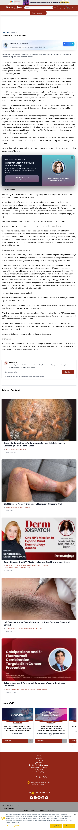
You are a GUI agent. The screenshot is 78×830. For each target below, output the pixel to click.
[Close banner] (75, 2)
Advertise (39, 758)
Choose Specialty (37, 13)
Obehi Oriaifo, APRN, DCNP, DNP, (37, 565)
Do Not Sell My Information (39, 765)
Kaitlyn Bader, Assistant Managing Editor (18, 567)
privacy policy (39, 376)
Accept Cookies (56, 826)
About (39, 756)
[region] (39, 821)
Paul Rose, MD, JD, (11, 628)
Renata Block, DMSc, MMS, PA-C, (16, 565)
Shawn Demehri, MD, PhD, (14, 689)
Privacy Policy (39, 770)
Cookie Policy (15, 822)
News (42, 810)
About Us (34, 810)
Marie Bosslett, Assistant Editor (16, 449)
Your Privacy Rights (39, 772)
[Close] (75, 815)
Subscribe (67, 372)
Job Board (39, 763)
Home (26, 810)
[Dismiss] (72, 157)
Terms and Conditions (39, 767)
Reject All (69, 826)
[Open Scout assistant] (68, 7)
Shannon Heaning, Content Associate (18, 507)
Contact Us (39, 760)
